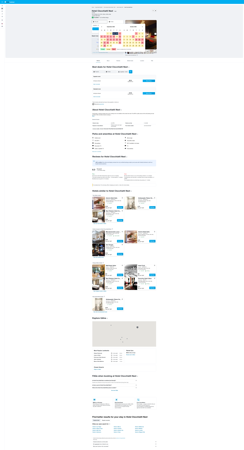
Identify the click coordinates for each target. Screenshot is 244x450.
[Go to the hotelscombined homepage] (9, 2)
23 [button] (110, 42)
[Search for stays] (2, 8)
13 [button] (101, 39)
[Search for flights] (2, 6)
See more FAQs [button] (114, 390)
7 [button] (104, 36)
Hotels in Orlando (117, 428)
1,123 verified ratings (103, 17)
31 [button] (142, 45)
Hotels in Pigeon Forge (98, 428)
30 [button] (110, 45)
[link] (100, 223)
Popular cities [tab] (96, 420)
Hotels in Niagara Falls (140, 432)
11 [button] (116, 36)
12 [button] (119, 36)
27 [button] (101, 45)
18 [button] (116, 39)
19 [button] (119, 39)
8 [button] (107, 36)
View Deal (120, 207)
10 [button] (113, 36)
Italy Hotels (97, 7)
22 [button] (107, 42)
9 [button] (110, 36)
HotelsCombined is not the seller (100, 442)
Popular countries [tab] (106, 420)
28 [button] (104, 45)
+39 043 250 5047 (96, 15)
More (93, 116)
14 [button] (104, 39)
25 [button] (116, 42)
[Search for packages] (2, 14)
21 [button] (104, 42)
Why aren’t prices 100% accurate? (100, 446)
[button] (2, 2)
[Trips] (2, 20)
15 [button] (107, 39)
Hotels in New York (97, 430)
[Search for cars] (2, 11)
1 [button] (107, 33)
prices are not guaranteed (120, 438)
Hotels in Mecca (117, 426)
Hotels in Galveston (97, 432)
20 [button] (101, 42)
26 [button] (119, 42)
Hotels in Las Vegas (97, 426)
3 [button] (142, 33)
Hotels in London (139, 430)
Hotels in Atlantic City (118, 430)
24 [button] (113, 42)
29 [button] (107, 45)
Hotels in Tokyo (117, 432)
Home (93, 7)
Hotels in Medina (138, 428)
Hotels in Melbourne (139, 426)
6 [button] (101, 36)
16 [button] (110, 39)
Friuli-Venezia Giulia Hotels (108, 7)
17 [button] (113, 39)
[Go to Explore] (2, 16)
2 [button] (110, 33)
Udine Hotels (119, 7)
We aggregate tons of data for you (100, 444)
